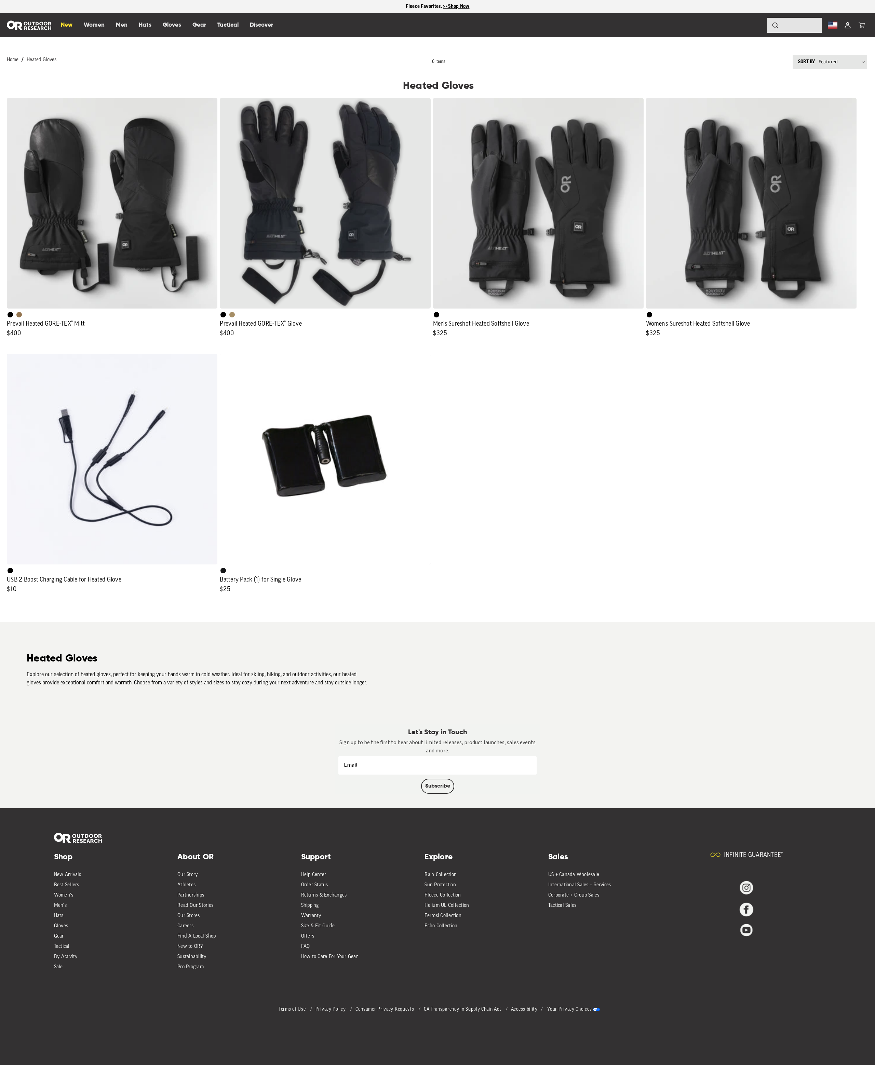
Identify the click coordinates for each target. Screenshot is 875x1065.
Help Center (313, 874)
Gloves (61, 926)
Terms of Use (293, 1009)
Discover (261, 25)
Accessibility (524, 1009)
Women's (63, 895)
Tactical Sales (562, 905)
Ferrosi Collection (443, 915)
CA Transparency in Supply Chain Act (463, 1009)
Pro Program (190, 967)
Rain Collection (441, 874)
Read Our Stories (195, 905)
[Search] (756, 25)
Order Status (314, 885)
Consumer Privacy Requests (385, 1009)
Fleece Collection (443, 895)
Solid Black (10, 314)
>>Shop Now (456, 6)
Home (12, 60)
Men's (60, 905)
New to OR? (190, 946)
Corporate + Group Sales (574, 895)
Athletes (186, 885)
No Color (10, 570)
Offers (307, 936)
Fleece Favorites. (424, 6)
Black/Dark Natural (232, 314)
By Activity (66, 956)
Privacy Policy (331, 1009)
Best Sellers (66, 885)
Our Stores (188, 915)
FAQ (305, 946)
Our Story (187, 874)
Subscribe (437, 786)
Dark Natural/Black (19, 314)
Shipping (310, 905)
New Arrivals (67, 874)
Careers (185, 926)
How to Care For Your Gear (329, 956)
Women (94, 25)
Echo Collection (441, 926)
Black (223, 570)
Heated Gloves (41, 60)
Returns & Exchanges (324, 895)
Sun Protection (440, 885)
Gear (59, 936)
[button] (862, 25)
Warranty (311, 915)
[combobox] (794, 25)
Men (121, 25)
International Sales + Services (579, 885)
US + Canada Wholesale (573, 874)
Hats (59, 915)
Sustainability (192, 956)
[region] (437, 6)
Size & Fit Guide (318, 926)
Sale (58, 967)
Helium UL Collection (447, 905)
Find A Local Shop (196, 936)
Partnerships (190, 895)
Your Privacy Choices (569, 1009)
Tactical (62, 946)
